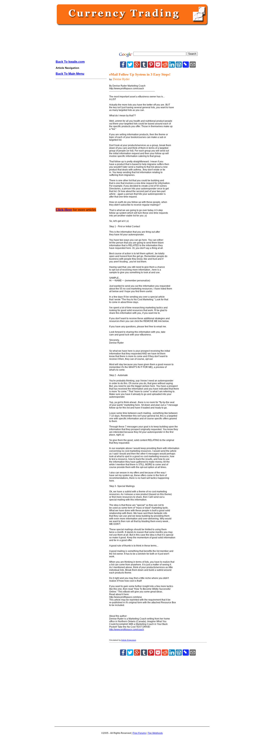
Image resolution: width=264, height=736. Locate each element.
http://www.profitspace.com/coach (126, 629)
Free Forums (139, 733)
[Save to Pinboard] (186, 66)
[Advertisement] (131, 39)
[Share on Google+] (137, 66)
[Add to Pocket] (158, 66)
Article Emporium (128, 640)
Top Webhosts (155, 733)
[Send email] (193, 66)
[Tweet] (130, 66)
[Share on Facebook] (123, 66)
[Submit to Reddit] (165, 66)
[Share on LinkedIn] (172, 66)
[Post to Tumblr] (144, 66)
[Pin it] (151, 66)
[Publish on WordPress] (179, 66)
